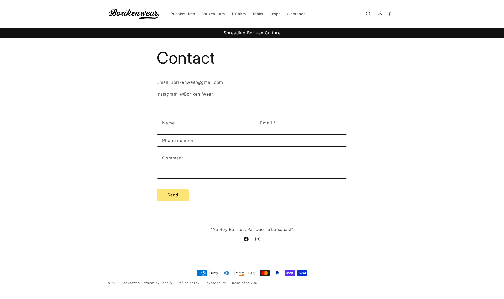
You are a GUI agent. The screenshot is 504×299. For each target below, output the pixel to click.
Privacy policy (215, 283)
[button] (368, 14)
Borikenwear (131, 283)
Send (172, 194)
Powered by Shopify (157, 283)
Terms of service (244, 283)
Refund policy (188, 283)
